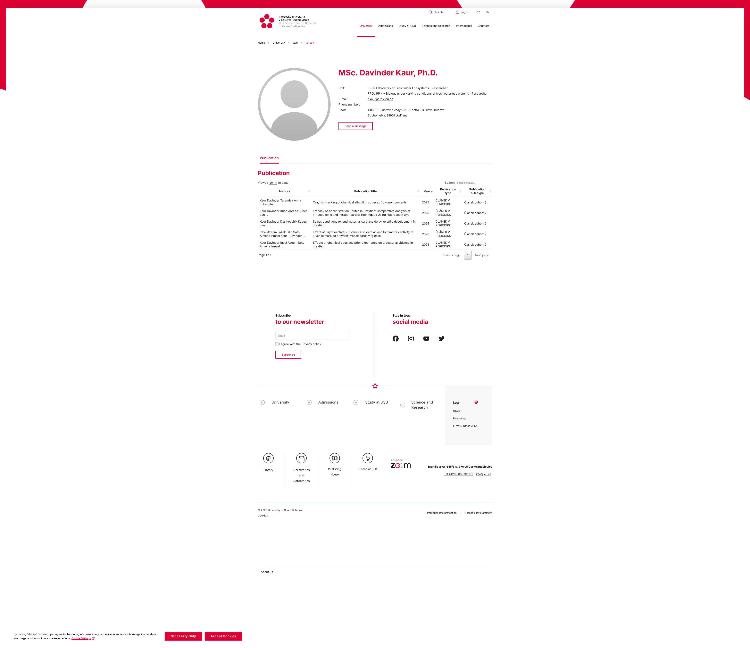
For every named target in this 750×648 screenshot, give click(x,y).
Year (427, 191)
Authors (284, 191)
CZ (478, 12)
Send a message (355, 126)
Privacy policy (311, 344)
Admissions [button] (385, 25)
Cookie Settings (81, 638)
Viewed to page (273, 182)
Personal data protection (442, 512)
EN (487, 12)
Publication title (365, 191)
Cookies (263, 515)
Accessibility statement (478, 512)
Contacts (483, 25)
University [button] (366, 25)
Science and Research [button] (436, 25)
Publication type (448, 191)
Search (450, 182)
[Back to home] (288, 21)
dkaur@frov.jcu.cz (380, 99)
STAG (456, 411)
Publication (269, 158)
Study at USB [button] (407, 25)
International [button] (464, 25)
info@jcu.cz (483, 474)
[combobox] (441, 12)
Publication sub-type (477, 191)
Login (464, 12)
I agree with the (300, 344)
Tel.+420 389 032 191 (458, 474)
